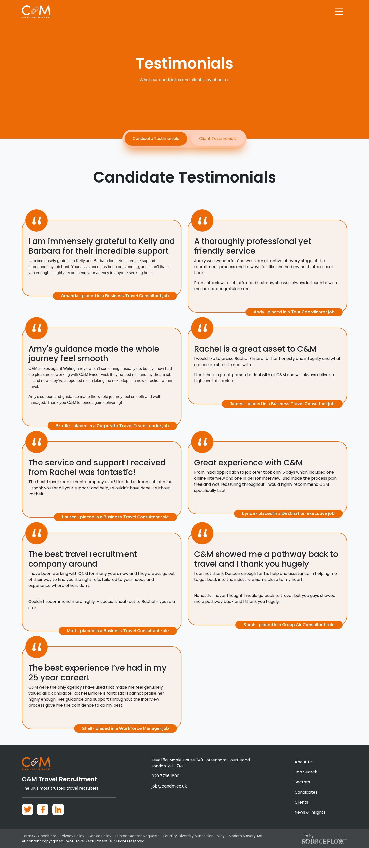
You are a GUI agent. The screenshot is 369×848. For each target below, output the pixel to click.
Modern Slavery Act (246, 835)
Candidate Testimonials (156, 138)
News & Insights (310, 812)
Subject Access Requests (137, 835)
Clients (301, 802)
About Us (304, 762)
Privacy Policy (72, 835)
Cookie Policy (99, 835)
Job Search (306, 772)
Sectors (302, 782)
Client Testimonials (217, 138)
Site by (308, 835)
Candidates (306, 792)
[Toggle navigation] (339, 11)
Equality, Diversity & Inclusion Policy (194, 835)
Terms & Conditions (39, 835)
